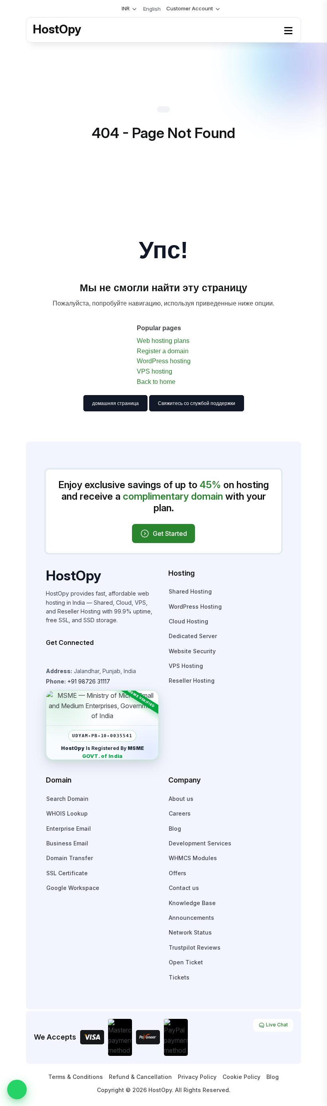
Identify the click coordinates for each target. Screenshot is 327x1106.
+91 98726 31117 (88, 681)
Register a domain (163, 351)
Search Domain (67, 798)
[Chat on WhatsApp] (17, 1089)
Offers (177, 873)
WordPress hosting (164, 361)
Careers (180, 813)
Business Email (67, 843)
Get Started (170, 533)
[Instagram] (49, 658)
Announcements (191, 917)
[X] (82, 658)
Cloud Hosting (188, 621)
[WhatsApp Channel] (105, 658)
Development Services (200, 843)
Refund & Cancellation (140, 1076)
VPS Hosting (186, 665)
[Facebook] (60, 658)
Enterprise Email (68, 828)
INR (126, 8)
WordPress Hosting (195, 606)
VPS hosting (154, 371)
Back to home (156, 381)
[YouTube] (71, 658)
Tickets (179, 977)
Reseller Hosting (192, 680)
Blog (175, 828)
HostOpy (57, 29)
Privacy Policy (197, 1076)
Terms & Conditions (75, 1076)
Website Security (192, 651)
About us (181, 798)
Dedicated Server (193, 636)
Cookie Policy (241, 1076)
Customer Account (189, 8)
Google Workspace (72, 887)
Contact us (184, 887)
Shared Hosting (190, 591)
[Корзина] (111, 8)
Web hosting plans (163, 340)
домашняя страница (115, 403)
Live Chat (276, 1025)
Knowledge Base (192, 903)
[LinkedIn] (94, 658)
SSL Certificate (67, 873)
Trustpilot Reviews (195, 947)
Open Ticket (186, 962)
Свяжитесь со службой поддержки (196, 403)
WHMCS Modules (193, 858)
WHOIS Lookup (67, 813)
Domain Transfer (69, 858)
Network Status (190, 932)
